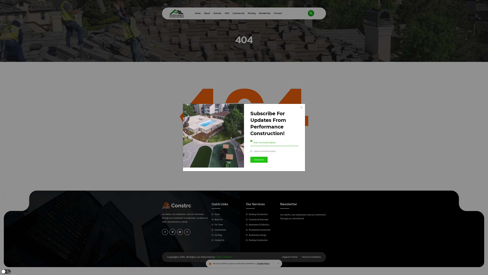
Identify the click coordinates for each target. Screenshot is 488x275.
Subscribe (259, 159)
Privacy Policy (270, 151)
